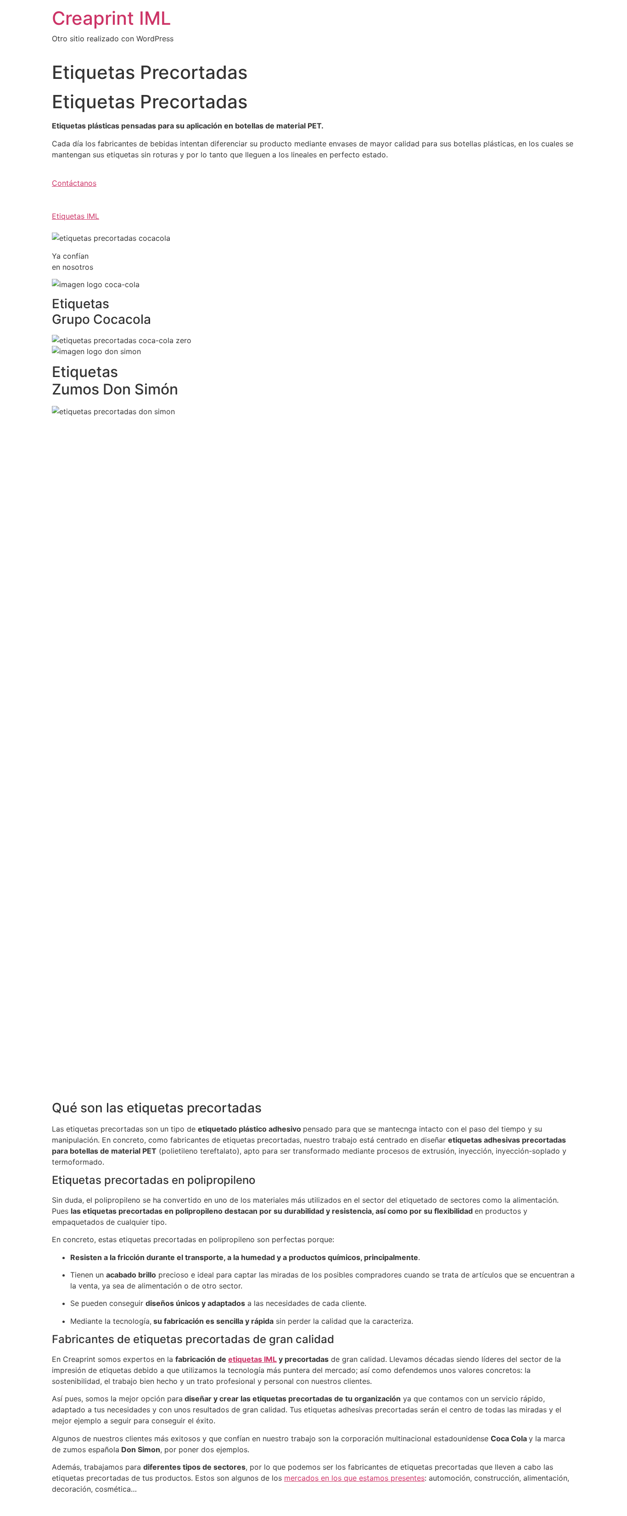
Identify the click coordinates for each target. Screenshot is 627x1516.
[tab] (313, 1108)
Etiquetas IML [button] (75, 216)
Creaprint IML (111, 18)
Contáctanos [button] (74, 183)
